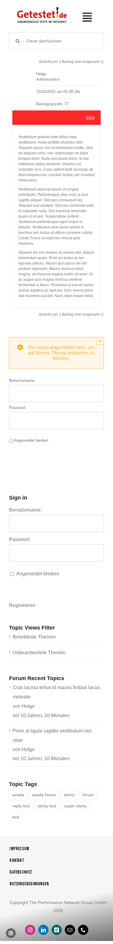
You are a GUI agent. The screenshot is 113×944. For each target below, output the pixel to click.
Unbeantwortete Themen (39, 652)
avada (18, 794)
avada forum (44, 794)
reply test (21, 805)
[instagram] (30, 930)
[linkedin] (43, 930)
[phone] (83, 930)
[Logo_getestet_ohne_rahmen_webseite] (41, 7)
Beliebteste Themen (34, 636)
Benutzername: (22, 380)
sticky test (47, 805)
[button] (11, 933)
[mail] (70, 930)
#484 (90, 118)
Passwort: (18, 407)
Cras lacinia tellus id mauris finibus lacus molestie (56, 692)
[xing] (57, 930)
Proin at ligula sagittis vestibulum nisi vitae (52, 735)
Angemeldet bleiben (31, 440)
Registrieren (22, 605)
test (15, 817)
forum (88, 794)
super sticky (75, 805)
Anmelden (38, 459)
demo (69, 794)
